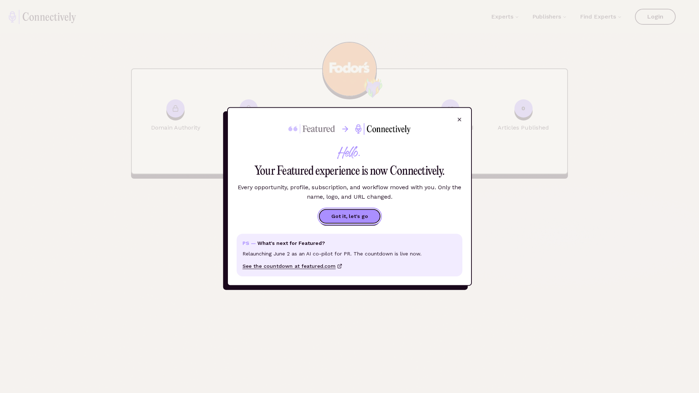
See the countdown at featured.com (289, 266)
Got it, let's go (349, 216)
